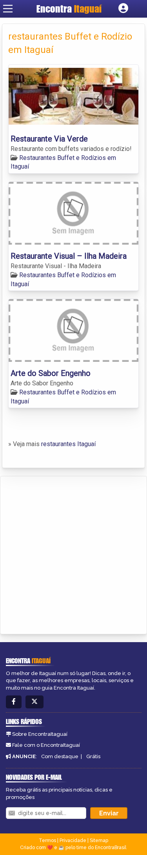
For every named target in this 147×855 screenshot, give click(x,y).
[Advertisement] (73, 553)
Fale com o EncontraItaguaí (46, 745)
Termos (47, 840)
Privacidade (73, 840)
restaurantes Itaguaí (68, 444)
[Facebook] (14, 701)
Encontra (69, 9)
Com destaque (59, 756)
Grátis (93, 756)
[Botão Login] (123, 9)
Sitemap (99, 840)
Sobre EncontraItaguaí (39, 734)
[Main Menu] (8, 8)
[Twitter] (34, 701)
